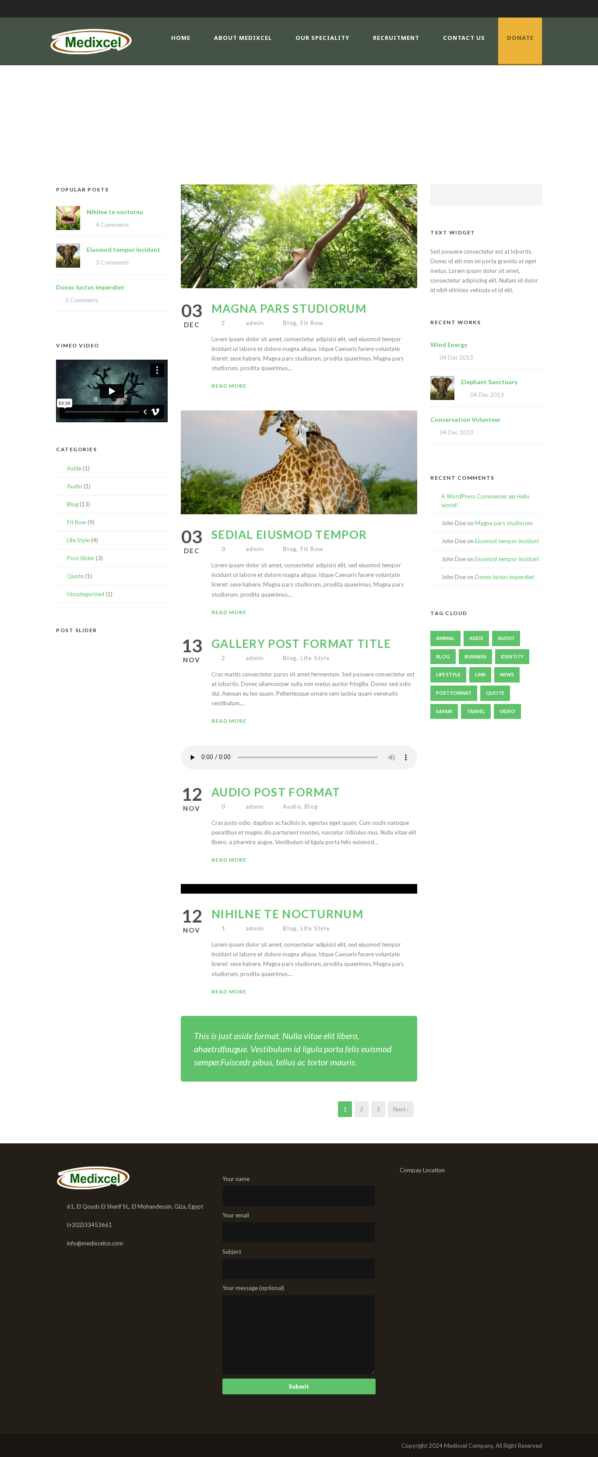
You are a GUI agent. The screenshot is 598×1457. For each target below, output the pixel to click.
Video (507, 711)
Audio (292, 806)
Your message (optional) (253, 1287)
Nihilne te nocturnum (287, 914)
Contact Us (464, 38)
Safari (444, 711)
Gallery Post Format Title (301, 644)
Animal (445, 638)
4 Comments (112, 224)
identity (512, 656)
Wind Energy (448, 344)
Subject (231, 1251)
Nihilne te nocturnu (115, 212)
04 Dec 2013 (456, 357)
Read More (228, 385)
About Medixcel (243, 38)
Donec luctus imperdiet (90, 287)
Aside (74, 468)
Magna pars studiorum (288, 308)
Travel (476, 711)
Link (480, 674)
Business (475, 656)
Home (180, 38)
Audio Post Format (275, 792)
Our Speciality (322, 38)
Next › (400, 1109)
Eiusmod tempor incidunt (123, 249)
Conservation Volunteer (465, 419)
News (507, 674)
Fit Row (312, 322)
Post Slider (81, 558)
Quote (75, 576)
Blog (290, 322)
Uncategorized (85, 594)
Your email (235, 1215)
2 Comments (81, 300)
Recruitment (396, 38)
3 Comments (112, 262)
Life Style (315, 657)
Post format (453, 693)
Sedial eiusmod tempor (289, 534)
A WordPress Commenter (474, 496)
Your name (236, 1178)
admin (255, 322)
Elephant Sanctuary (489, 381)
